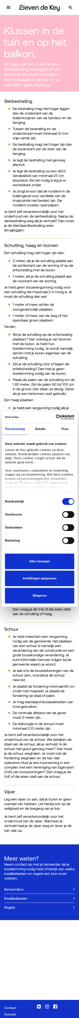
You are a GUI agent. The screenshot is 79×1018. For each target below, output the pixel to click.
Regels (9, 907)
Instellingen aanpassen (39, 578)
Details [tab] (40, 429)
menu (12, 7)
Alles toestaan (39, 561)
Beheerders (13, 889)
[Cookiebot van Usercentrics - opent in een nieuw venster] (56, 417)
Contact (10, 1008)
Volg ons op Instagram (47, 1007)
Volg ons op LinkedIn (39, 1007)
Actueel (10, 1014)
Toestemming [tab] (15, 429)
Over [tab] (64, 429)
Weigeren (40, 595)
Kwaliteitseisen (16, 898)
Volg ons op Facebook (55, 1007)
